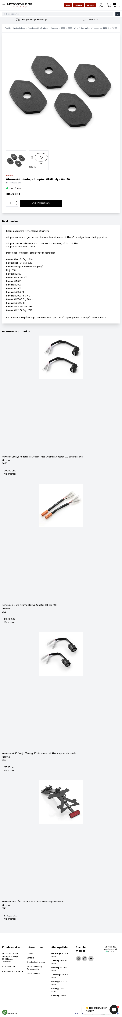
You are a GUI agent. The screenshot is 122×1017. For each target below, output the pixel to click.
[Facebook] (78, 958)
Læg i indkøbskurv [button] (41, 203)
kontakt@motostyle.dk (11, 971)
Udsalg (90, 5)
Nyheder (78, 5)
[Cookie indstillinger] (4, 1012)
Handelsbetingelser (36, 962)
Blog (68, 5)
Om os (30, 953)
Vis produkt (10, 473)
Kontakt (30, 958)
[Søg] (117, 14)
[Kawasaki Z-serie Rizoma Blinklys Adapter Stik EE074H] (61, 542)
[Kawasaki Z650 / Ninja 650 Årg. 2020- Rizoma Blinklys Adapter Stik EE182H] (61, 691)
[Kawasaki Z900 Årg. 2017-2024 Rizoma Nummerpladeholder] (61, 839)
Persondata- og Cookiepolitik (34, 967)
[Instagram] (84, 958)
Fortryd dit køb (33, 973)
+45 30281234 (8, 966)
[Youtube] (91, 958)
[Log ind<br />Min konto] (101, 5)
